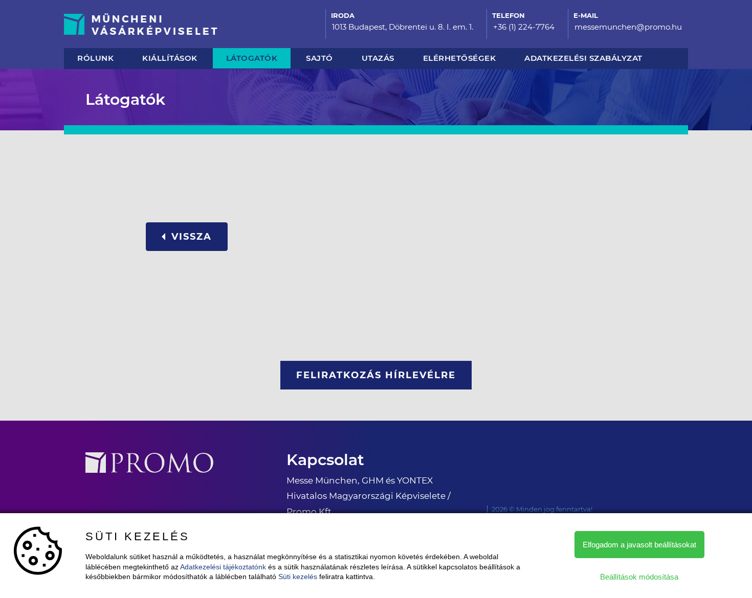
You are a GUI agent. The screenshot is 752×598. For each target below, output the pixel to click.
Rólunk (95, 58)
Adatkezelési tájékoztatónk (223, 567)
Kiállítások (169, 58)
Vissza (191, 236)
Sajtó (319, 58)
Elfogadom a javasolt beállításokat (639, 544)
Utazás (378, 58)
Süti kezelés (297, 576)
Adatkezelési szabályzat (583, 58)
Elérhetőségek (459, 58)
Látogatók (252, 58)
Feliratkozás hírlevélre (376, 375)
